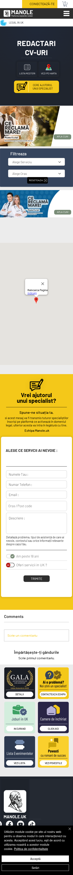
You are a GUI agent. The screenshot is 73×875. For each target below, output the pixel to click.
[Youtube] (20, 824)
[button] (65, 4)
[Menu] (66, 13)
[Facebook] (9, 824)
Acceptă (35, 859)
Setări (35, 868)
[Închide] (67, 831)
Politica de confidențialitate (31, 849)
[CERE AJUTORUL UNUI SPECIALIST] (36, 87)
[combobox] (36, 506)
